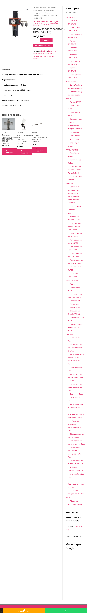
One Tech (69, 335)
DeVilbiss (43, 7)
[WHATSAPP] (66, 610)
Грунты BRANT (75, 102)
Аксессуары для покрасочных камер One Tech (75, 377)
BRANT (68, 99)
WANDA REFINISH (72, 150)
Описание (6, 70)
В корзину (46, 40)
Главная (36, 7)
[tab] (6, 70)
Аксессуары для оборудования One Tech (75, 387)
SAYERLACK (70, 18)
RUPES (68, 213)
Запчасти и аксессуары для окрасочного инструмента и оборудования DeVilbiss (46, 23)
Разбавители (75, 136)
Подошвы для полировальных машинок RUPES (74, 226)
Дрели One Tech (76, 394)
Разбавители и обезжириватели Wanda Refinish (74, 170)
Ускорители (74, 139)
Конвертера (74, 132)
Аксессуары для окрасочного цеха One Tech (75, 348)
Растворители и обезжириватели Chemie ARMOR (75, 297)
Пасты (72, 284)
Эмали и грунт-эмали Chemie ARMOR (75, 327)
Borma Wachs (71, 82)
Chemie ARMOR (72, 281)
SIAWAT (69, 498)
